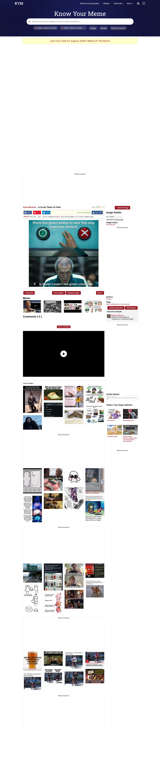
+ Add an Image (122, 208)
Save (38, 212)
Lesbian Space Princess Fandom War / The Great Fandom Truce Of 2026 (130, 439)
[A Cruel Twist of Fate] (63, 253)
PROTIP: (26, 217)
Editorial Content (118, 28)
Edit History (131, 308)
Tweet (47, 212)
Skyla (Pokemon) (128, 420)
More (129, 3)
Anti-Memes (29, 207)
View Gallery (58, 293)
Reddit (108, 299)
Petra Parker (111, 420)
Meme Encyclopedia (89, 3)
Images (93, 28)
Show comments (63, 327)
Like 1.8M (98, 212)
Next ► (100, 293)
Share (28, 212)
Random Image (73, 293)
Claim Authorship (116, 308)
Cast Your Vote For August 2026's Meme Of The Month (80, 41)
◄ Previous (28, 293)
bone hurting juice (113, 304)
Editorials (118, 3)
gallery (58, 217)
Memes (104, 28)
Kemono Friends (112, 436)
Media (106, 3)
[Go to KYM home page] (19, 4)
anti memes (125, 304)
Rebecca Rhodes (117, 315)
